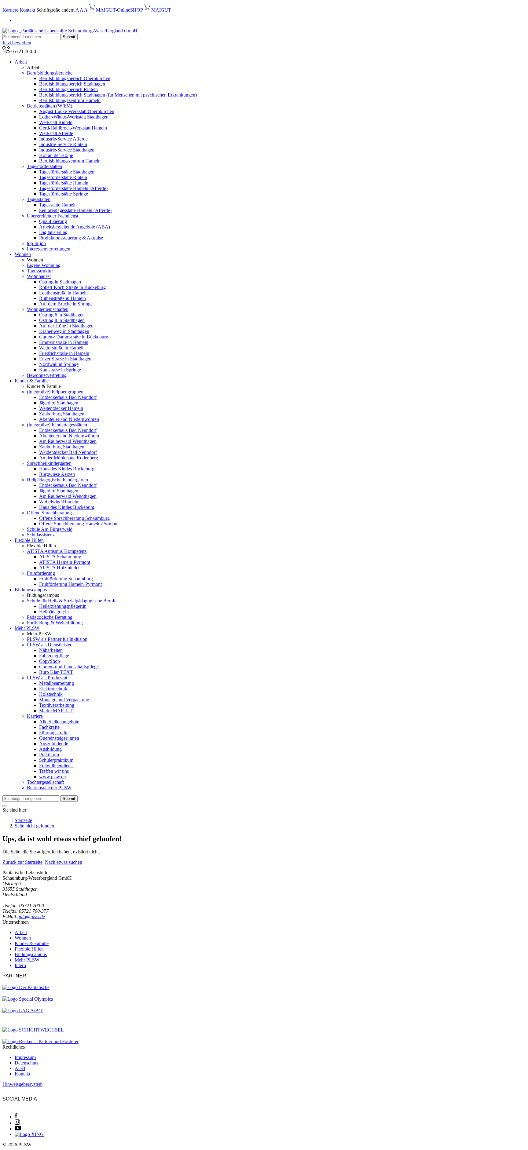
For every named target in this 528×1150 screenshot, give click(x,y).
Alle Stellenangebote (59, 721)
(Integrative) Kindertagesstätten (57, 424)
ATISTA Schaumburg (60, 556)
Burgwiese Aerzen (57, 474)
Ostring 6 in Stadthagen (62, 314)
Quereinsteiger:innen (59, 738)
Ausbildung (50, 749)
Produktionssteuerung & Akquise (71, 237)
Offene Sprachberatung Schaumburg (74, 518)
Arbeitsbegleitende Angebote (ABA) (74, 226)
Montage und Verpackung (64, 699)
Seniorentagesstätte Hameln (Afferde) (75, 210)
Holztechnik (51, 694)
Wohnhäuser (39, 276)
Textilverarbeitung (56, 705)
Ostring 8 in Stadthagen (62, 320)
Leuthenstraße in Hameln (63, 292)
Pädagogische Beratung (49, 617)
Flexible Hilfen (29, 540)
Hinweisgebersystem (22, 1084)
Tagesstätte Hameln (58, 204)
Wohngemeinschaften (47, 309)
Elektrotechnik (53, 688)
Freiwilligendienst (56, 765)
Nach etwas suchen (63, 862)
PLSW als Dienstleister (49, 644)
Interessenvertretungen (48, 248)
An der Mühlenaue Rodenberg (68, 457)
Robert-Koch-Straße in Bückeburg (72, 287)
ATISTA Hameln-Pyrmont (64, 562)
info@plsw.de (32, 916)
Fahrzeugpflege (54, 655)
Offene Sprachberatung (49, 512)
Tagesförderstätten (44, 166)
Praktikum (49, 754)
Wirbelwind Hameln (58, 501)
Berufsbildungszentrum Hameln (70, 100)
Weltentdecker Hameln (61, 408)
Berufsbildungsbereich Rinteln (68, 89)
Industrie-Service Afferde (63, 138)
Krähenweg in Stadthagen (64, 331)
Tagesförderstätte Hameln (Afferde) (73, 188)
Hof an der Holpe (56, 155)
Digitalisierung (53, 232)
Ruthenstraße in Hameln (62, 298)
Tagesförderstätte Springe (63, 193)
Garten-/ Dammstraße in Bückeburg (73, 336)
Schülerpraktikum (56, 760)
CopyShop (49, 661)
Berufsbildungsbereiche (49, 72)
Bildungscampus (31, 589)
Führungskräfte (53, 732)
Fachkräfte (49, 727)
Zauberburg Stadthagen (61, 413)
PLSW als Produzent (47, 677)
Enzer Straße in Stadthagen (65, 358)
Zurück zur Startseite (22, 862)
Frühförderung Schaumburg (66, 578)
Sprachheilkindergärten (49, 463)
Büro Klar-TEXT (56, 672)
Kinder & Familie (32, 380)
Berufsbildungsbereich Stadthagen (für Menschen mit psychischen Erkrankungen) (118, 94)
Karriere (10, 10)
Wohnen (23, 254)
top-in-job (36, 243)
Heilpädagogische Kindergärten (57, 479)
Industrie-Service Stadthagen (66, 149)
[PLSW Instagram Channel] (17, 1123)
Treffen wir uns (54, 771)
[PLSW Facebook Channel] (16, 1116)
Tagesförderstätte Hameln (63, 182)
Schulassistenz (41, 534)
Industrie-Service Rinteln (63, 144)
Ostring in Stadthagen (60, 281)
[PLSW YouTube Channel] (18, 1128)
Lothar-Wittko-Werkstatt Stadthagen (73, 116)
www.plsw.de (52, 776)
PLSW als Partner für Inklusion (57, 639)
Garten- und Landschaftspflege (69, 666)
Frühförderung (41, 573)
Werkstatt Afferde (56, 133)
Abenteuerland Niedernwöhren (69, 419)
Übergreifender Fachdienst (52, 215)
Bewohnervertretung (47, 375)
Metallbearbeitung (56, 683)
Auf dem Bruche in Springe (66, 303)
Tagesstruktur (40, 270)
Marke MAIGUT (56, 710)
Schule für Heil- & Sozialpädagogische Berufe (71, 600)
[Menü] (4, 806)
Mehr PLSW (27, 628)
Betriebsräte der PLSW (49, 787)
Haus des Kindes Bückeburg (66, 468)
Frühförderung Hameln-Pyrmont (70, 584)
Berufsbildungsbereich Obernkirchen (74, 78)
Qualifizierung (53, 221)
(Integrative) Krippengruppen (55, 391)
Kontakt (27, 10)
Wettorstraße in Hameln (62, 347)
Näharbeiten (51, 650)
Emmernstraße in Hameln (63, 342)
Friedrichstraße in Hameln (64, 353)
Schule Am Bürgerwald (49, 529)
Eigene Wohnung (44, 265)
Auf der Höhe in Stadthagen (66, 325)
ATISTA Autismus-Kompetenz (56, 551)
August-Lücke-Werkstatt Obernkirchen (76, 111)
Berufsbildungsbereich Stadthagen (72, 83)
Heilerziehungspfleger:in (62, 606)
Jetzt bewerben (16, 42)
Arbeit (21, 61)
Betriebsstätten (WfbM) (49, 105)
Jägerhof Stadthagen (58, 402)
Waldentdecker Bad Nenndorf (68, 452)
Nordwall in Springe (59, 364)
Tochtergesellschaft (45, 782)
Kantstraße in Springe (60, 369)
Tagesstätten (38, 199)
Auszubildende (53, 743)
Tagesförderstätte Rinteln (63, 177)
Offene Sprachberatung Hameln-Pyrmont (79, 523)
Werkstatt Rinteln (55, 122)
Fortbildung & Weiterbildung (55, 622)
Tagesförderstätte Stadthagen (66, 171)
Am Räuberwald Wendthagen (68, 441)
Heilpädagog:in (54, 611)
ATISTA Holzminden (60, 567)
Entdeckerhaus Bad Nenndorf (68, 397)
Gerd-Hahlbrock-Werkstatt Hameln (73, 127)
